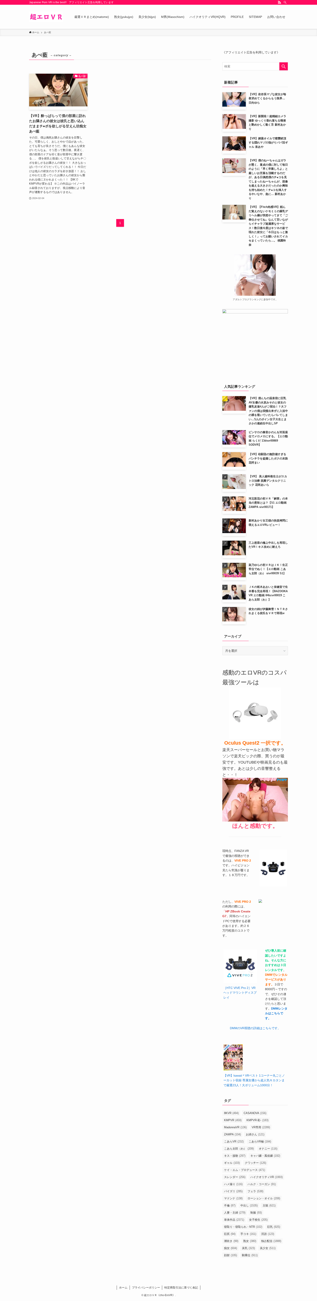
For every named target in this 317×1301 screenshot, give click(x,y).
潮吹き (231, 1241)
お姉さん (255, 1134)
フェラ (255, 1191)
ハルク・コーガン (262, 1184)
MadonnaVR (235, 1127)
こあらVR (234, 1141)
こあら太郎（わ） (239, 1148)
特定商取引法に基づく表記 (181, 1287)
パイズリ (233, 1191)
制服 (256, 1212)
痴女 (230, 1248)
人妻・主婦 (234, 1212)
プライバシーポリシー (146, 1287)
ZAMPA (232, 1134)
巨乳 (273, 1226)
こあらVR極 (260, 1141)
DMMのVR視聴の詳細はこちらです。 (255, 1028)
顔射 (230, 1255)
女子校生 (258, 1219)
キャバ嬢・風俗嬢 (265, 1155)
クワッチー (255, 1162)
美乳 (248, 1248)
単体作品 (234, 1219)
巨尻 (229, 1234)
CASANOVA (255, 1113)
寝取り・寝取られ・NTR (243, 1226)
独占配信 (271, 1241)
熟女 (249, 1241)
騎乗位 (250, 1255)
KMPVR (233, 1120)
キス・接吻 (234, 1155)
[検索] (285, 2)
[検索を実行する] (283, 66)
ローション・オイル (264, 1198)
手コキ (248, 1234)
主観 (269, 1205)
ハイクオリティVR (266, 1177)
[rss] (279, 2)
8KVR (231, 1113)
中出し (249, 1205)
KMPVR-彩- (257, 1120)
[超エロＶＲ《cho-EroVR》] (46, 16)
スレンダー (234, 1177)
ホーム (123, 1287)
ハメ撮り (233, 1184)
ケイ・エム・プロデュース (244, 1170)
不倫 (229, 1205)
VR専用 (261, 1127)
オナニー (268, 1148)
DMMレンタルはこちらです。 (276, 1013)
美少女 (268, 1248)
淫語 (267, 1234)
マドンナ (233, 1198)
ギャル (232, 1162)
